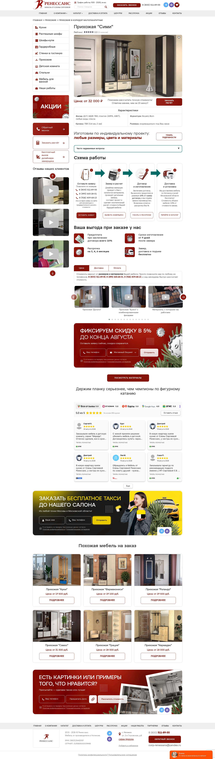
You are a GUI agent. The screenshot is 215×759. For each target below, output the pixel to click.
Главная (43, 13)
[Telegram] (165, 5)
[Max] (171, 5)
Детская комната (49, 66)
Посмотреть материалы (128, 378)
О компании (60, 13)
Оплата (117, 268)
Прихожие (50, 20)
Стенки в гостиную (50, 53)
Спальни (44, 72)
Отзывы (162, 13)
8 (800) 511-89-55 (151, 5)
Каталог (77, 13)
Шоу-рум (118, 13)
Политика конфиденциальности (92, 755)
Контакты (177, 13)
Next (52, 273)
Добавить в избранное (128, 746)
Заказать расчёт (169, 102)
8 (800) (159, 732)
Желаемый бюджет (123, 352)
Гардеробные (47, 47)
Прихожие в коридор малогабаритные (81, 20)
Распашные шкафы (50, 34)
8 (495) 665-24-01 (151, 2)
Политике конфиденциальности (95, 362)
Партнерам (152, 726)
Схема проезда (126, 739)
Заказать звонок (127, 5)
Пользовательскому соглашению (119, 362)
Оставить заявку (86, 215)
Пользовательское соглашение (122, 755)
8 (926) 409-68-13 (151, 8)
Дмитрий (87, 455)
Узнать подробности (169, 136)
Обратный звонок (165, 739)
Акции (149, 13)
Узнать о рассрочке (142, 215)
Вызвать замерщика (114, 215)
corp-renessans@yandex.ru (165, 745)
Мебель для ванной (46, 80)
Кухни (42, 27)
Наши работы (47, 88)
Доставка (99, 268)
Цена (81, 268)
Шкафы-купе (46, 40)
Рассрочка (134, 13)
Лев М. (123, 455)
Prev (52, 176)
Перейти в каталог (170, 215)
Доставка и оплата (97, 13)
